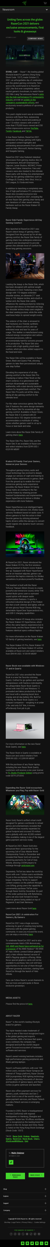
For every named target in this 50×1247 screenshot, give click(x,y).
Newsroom (8, 10)
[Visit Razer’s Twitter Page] (23, 1234)
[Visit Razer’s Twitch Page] (35, 1234)
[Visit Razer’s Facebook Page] (11, 1234)
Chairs (36, 1139)
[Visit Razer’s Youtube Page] (27, 1234)
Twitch (9, 131)
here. (30, 1004)
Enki (26, 1141)
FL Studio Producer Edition (20, 773)
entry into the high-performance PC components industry (25, 97)
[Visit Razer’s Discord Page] (39, 1234)
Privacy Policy (27, 1222)
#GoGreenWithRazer (14, 1141)
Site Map (7, 1222)
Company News (35, 38)
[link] (24, 4)
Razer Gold (17, 1136)
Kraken (26, 1136)
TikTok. (29, 131)
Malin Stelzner (17, 1153)
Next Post (35, 1175)
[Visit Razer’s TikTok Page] (31, 1234)
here (21, 435)
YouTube (34, 128)
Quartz (9, 1139)
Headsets (35, 1136)
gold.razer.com (27, 865)
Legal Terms (16, 1222)
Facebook (17, 131)
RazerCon (17, 1139)
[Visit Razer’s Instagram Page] (15, 1234)
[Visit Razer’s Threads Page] (19, 1234)
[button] (25, 1189)
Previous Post (16, 1176)
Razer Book (27, 1139)
